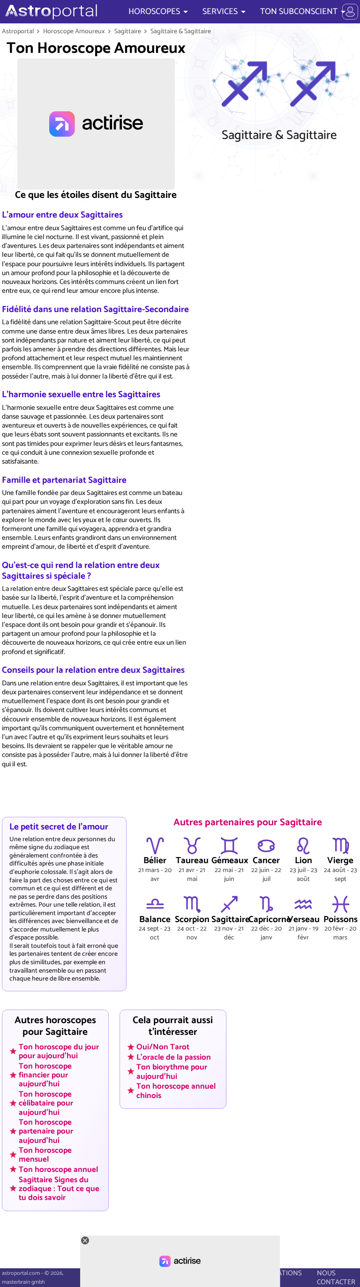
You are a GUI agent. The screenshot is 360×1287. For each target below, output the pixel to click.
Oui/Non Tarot (162, 1047)
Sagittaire (127, 31)
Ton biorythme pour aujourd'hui (171, 1071)
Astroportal (18, 31)
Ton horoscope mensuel (45, 1154)
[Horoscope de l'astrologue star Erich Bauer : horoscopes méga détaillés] (50, 11)
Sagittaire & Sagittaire (180, 31)
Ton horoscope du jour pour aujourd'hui (59, 1051)
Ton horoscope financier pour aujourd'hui (45, 1075)
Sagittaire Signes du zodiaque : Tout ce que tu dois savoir (59, 1188)
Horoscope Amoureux (74, 31)
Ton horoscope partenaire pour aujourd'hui (46, 1131)
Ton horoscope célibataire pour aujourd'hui (46, 1103)
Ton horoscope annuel (58, 1169)
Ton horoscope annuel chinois (176, 1090)
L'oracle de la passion (173, 1057)
